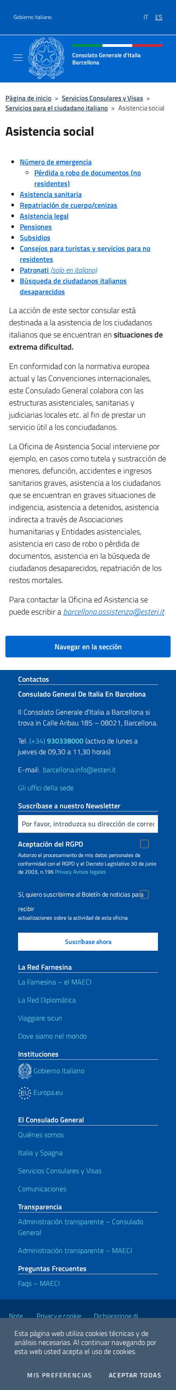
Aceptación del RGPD (50, 844)
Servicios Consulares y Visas (102, 98)
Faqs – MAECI (39, 1283)
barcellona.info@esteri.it (79, 769)
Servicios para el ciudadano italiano (56, 108)
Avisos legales (89, 871)
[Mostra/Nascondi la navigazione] (18, 57)
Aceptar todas (135, 1375)
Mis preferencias (59, 1375)
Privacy (63, 871)
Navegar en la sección (88, 646)
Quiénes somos (41, 1134)
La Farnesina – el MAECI (55, 981)
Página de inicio (28, 98)
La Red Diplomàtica (47, 999)
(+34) (56, 740)
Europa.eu (47, 1092)
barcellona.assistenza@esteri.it (113, 612)
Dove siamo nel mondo (52, 1035)
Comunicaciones (42, 1188)
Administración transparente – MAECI (75, 1250)
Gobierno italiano (32, 17)
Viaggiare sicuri (40, 1017)
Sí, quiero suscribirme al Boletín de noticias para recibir (81, 895)
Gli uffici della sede (46, 787)
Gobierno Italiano (58, 1070)
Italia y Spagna (40, 1152)
